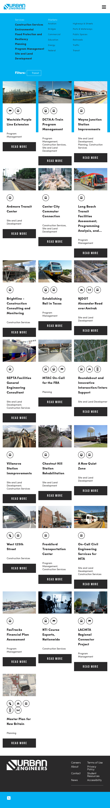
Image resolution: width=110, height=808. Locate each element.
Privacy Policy (91, 767)
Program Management (29, 49)
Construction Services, (54, 144)
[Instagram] (14, 797)
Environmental (24, 29)
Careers (76, 762)
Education (53, 39)
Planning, (83, 144)
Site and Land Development (24, 55)
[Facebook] (20, 797)
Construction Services (29, 24)
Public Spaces (80, 34)
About (74, 766)
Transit (76, 50)
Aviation (52, 23)
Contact (75, 773)
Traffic (76, 45)
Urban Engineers (14, 6)
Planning (20, 44)
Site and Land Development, (85, 140)
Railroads (78, 39)
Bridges (52, 28)
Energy (51, 45)
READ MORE (19, 146)
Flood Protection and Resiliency (28, 36)
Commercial (54, 34)
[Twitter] (9, 797)
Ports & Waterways (82, 28)
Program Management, (50, 140)
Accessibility (94, 779)
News (74, 779)
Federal (52, 50)
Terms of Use (95, 762)
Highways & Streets (83, 23)
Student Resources (93, 774)
